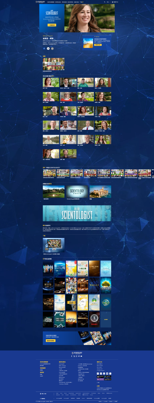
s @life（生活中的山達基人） (66, 382)
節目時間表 (70, 2)
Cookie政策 (105, 401)
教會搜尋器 (78, 398)
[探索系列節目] (48, 269)
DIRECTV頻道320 (99, 363)
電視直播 (64, 2)
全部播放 (106, 319)
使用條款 (100, 401)
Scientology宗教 (104, 398)
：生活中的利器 (82, 365)
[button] (1, 173)
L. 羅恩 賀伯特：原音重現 (63, 370)
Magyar (99, 393)
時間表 (41, 370)
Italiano (103, 393)
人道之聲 (60, 368)
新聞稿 (41, 374)
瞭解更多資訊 (97, 44)
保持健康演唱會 (80, 367)
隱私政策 (110, 401)
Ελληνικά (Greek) (71, 393)
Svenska (79, 394)
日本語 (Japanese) (109, 393)
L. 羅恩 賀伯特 (73, 398)
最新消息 (76, 2)
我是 (48, 36)
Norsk (62, 394)
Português (67, 394)
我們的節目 (58, 2)
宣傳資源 (41, 376)
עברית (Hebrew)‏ (93, 393)
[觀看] (106, 269)
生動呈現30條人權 (81, 379)
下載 (81, 2)
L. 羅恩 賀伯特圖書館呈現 (63, 373)
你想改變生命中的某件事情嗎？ (100, 39)
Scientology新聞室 (97, 398)
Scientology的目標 (59, 398)
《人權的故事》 (80, 377)
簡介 (61, 375)
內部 (61, 363)
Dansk (61, 393)
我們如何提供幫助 (89, 398)
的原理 (62, 372)
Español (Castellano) (86, 393)
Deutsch (65, 393)
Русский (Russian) (73, 394)
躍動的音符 (61, 380)
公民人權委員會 (80, 380)
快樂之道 (79, 370)
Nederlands (58, 394)
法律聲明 (115, 401)
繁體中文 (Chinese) (85, 394)
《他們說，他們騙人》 (81, 375)
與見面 (62, 367)
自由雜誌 (109, 398)
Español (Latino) (78, 393)
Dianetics (83, 398)
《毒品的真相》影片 (81, 374)
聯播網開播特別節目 (45, 363)
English (57, 393)
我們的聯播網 (50, 2)
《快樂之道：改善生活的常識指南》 (83, 372)
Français (91, 394)
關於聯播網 (42, 365)
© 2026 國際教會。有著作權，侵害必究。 (44, 401)
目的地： (62, 365)
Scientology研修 (66, 398)
